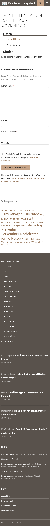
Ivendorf (25, 222)
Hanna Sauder (32, 218)
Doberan (14, 218)
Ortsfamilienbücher (10, 262)
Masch (24, 225)
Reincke (5, 238)
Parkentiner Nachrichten (20, 233)
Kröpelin (8, 287)
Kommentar (7, 85)
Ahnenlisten (7, 210)
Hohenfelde (15, 222)
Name (4, 120)
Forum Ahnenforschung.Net (13, 464)
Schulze (32, 239)
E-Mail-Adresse (9, 131)
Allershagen (18, 210)
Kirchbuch (39, 222)
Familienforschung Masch (21, 3)
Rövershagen (10, 321)
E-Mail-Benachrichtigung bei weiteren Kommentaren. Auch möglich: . (21, 157)
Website (5, 142)
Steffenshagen (10, 326)
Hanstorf (8, 277)
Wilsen (4, 244)
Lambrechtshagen (12, 291)
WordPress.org (7, 510)
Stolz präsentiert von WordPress (12, 523)
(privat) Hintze (13, 38)
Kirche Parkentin (8, 454)
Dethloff (4, 219)
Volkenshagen (10, 331)
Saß (27, 238)
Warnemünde (23, 241)
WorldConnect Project (10, 471)
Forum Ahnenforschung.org (12, 476)
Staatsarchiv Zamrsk (9, 459)
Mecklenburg (35, 225)
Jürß (32, 222)
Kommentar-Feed (8, 506)
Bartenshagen (11, 214)
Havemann (5, 222)
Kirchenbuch (7, 225)
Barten (34, 210)
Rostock (17, 238)
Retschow (8, 311)
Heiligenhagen (10, 282)
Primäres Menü (47, 3)
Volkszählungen (8, 242)
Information (7, 341)
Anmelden (5, 496)
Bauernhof (31, 214)
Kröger (17, 225)
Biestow (7, 267)
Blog (42, 214)
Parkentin (8, 229)
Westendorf (37, 242)
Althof (27, 210)
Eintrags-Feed (7, 501)
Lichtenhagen (10, 296)
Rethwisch (8, 306)
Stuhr (38, 239)
